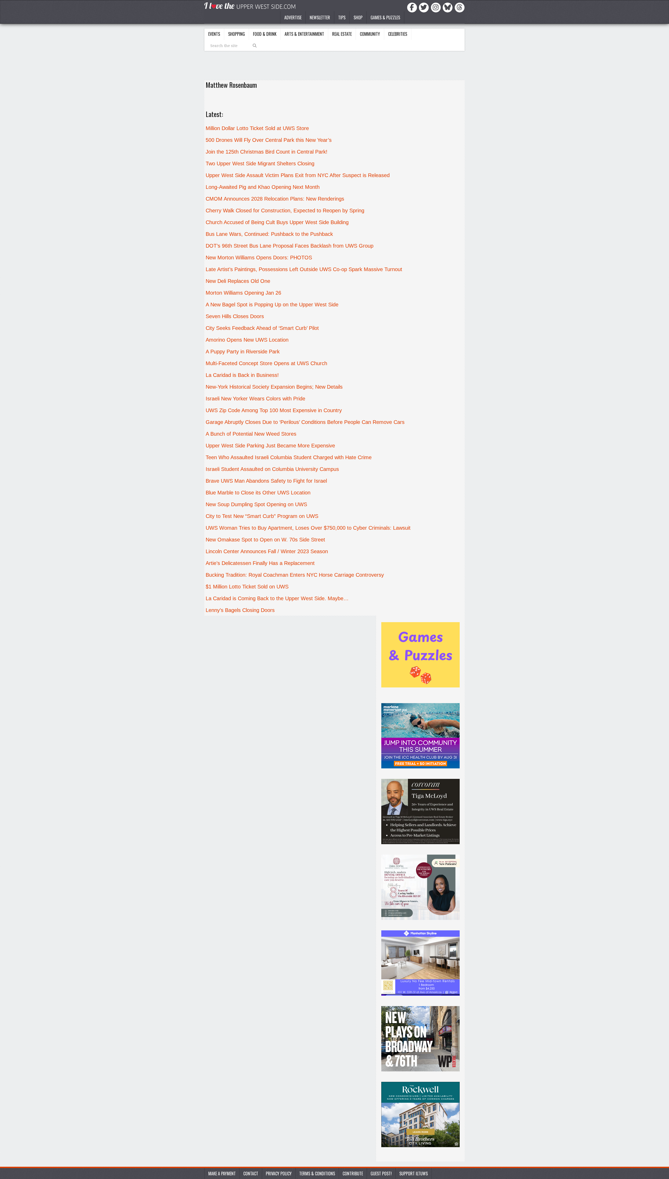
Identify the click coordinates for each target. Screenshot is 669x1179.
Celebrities (397, 34)
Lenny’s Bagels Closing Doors (240, 610)
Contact (250, 1173)
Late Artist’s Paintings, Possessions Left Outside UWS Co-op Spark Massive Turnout (304, 269)
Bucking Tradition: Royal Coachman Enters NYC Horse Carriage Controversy (295, 575)
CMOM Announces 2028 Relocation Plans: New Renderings (275, 199)
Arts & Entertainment (304, 34)
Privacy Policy (279, 1173)
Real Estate (342, 34)
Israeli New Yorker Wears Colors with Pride (255, 398)
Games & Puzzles (385, 17)
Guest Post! (381, 1173)
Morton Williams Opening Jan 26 (243, 293)
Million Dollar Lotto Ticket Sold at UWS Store (257, 128)
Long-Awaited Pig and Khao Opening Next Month (263, 187)
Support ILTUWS (413, 1173)
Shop (358, 17)
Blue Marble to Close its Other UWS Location (258, 492)
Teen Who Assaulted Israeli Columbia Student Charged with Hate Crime (289, 457)
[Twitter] (425, 7)
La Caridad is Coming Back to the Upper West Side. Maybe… (277, 598)
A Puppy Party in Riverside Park (243, 351)
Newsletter (320, 17)
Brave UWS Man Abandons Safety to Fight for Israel (266, 481)
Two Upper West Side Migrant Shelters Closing (260, 163)
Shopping (236, 34)
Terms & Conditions (317, 1173)
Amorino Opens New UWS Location (247, 340)
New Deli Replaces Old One (238, 281)
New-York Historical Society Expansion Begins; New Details (274, 387)
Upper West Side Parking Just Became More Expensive (270, 445)
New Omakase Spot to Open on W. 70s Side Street (265, 539)
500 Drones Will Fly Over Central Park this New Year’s (269, 140)
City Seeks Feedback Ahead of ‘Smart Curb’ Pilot (262, 328)
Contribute (353, 1173)
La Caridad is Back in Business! (243, 375)
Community (370, 34)
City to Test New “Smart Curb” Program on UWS (262, 516)
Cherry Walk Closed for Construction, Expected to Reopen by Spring (285, 210)
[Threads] (459, 7)
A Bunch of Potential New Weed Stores (251, 434)
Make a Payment (222, 1173)
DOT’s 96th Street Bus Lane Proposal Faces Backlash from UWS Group (289, 246)
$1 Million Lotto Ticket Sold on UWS (247, 587)
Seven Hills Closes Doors (235, 316)
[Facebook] (413, 7)
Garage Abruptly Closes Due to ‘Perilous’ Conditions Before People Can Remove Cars (305, 422)
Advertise (293, 17)
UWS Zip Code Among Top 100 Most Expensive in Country (274, 410)
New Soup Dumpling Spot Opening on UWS (256, 504)
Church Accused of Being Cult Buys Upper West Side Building (277, 222)
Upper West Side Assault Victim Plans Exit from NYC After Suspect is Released (298, 175)
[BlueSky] (448, 7)
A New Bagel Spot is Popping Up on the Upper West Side (272, 304)
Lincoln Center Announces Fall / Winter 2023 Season (267, 551)
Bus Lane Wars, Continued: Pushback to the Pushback (269, 234)
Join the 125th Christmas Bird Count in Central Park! (266, 152)
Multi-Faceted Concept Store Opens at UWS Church (266, 363)
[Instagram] (437, 7)
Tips (341, 17)
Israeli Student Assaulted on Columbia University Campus (272, 469)
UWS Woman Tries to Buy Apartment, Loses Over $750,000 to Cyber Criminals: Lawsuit (308, 528)
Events (214, 34)
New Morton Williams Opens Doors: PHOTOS (259, 257)
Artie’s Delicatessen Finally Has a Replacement (260, 563)
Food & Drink (264, 34)
